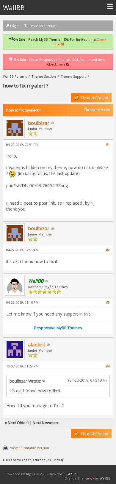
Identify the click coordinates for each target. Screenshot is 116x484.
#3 (108, 302)
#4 (108, 366)
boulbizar (38, 123)
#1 (108, 144)
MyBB (30, 474)
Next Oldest (18, 422)
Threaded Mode (97, 109)
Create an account (41, 25)
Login (14, 25)
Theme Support (73, 76)
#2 (108, 250)
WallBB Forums (15, 76)
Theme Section (44, 76)
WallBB (14, 7)
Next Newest (44, 422)
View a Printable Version (29, 447)
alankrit (36, 344)
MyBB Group (67, 474)
